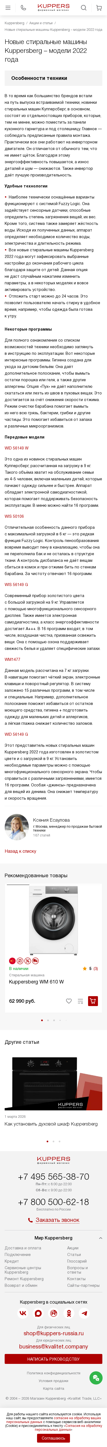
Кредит (12, 1261)
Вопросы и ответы (77, 1270)
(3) (96, 969)
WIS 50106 (14, 516)
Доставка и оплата (23, 1248)
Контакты (76, 1279)
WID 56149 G (16, 734)
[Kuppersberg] (53, 7)
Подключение (18, 1254)
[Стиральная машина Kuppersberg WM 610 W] (53, 920)
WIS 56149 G (16, 584)
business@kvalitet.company (53, 1347)
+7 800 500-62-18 (53, 1202)
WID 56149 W (17, 448)
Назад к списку (20, 851)
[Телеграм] (84, 1313)
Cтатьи (74, 1254)
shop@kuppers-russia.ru (54, 1333)
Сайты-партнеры (83, 1285)
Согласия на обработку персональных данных (68, 1428)
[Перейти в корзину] (99, 7)
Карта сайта (53, 1388)
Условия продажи (53, 1381)
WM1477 (12, 659)
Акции (72, 1248)
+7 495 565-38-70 (53, 1176)
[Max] (38, 1313)
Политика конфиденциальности (53, 1373)
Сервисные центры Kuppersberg (23, 1270)
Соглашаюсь (53, 1438)
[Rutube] (53, 1313)
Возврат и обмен (21, 1285)
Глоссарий (77, 1261)
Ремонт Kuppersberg (24, 1279)
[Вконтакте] (22, 1313)
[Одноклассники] (68, 1313)
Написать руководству (53, 1359)
